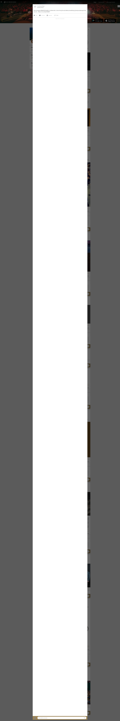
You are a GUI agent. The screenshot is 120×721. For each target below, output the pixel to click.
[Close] (85, 6)
